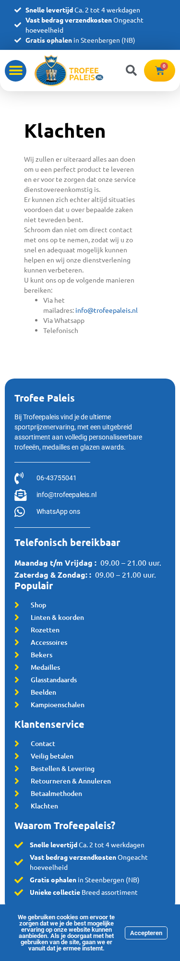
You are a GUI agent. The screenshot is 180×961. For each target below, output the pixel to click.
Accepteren (146, 933)
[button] (15, 71)
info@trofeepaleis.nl (106, 310)
